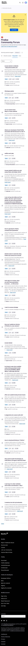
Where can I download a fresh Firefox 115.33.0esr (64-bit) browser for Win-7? (15, 130)
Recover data (14, 516)
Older (2, 523)
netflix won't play (9, 153)
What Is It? (4, 598)
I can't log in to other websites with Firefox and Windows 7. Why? (13, 484)
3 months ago (19, 124)
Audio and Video (14, 161)
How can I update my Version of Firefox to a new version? (12, 325)
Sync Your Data (5, 603)
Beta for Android (5, 583)
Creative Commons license (17, 630)
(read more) (18, 76)
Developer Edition (6, 578)
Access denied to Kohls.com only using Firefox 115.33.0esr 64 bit (13, 171)
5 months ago (16, 85)
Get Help (3, 605)
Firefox (7, 81)
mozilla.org (4, 634)
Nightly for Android (6, 588)
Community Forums (6, 8)
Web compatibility (15, 81)
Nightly (3, 585)
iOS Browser (4, 567)
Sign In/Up (4, 596)
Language (3, 613)
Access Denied (8, 343)
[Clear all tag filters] (22, 53)
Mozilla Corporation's (9, 624)
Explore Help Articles (6, 552)
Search (20, 3)
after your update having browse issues (15, 394)
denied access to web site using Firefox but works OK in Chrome (13, 254)
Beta (2, 580)
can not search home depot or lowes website (11, 110)
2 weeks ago (22, 103)
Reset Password (5, 601)
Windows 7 (17, 52)
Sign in (12, 494)
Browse (13, 407)
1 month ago (18, 360)
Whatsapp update (9, 91)
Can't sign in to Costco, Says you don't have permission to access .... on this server (12, 282)
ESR (12, 145)
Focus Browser (5, 570)
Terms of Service (5, 636)
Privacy (3, 639)
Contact (3, 644)
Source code (4, 545)
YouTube (4, 620)
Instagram (6, 620)
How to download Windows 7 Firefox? (14, 440)
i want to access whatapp (11, 307)
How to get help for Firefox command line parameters (12, 229)
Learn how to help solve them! (9, 46)
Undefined (13, 315)
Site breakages (14, 120)
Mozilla (4, 534)
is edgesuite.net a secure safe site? (14, 415)
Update (13, 335)
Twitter (3, 547)
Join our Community (6, 550)
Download (3, 560)
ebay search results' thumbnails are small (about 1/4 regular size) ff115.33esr (15, 459)
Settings (13, 246)
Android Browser (5, 565)
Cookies (3, 641)
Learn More (14, 29)
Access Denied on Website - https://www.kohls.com (11, 66)
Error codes (14, 385)
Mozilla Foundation (8, 625)
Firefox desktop (5, 563)
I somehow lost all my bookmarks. (13, 502)
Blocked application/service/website (14, 357)
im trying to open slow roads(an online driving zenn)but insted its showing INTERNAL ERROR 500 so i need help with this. (13, 369)
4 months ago (18, 248)
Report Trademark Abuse (7, 542)
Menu (23, 3)
